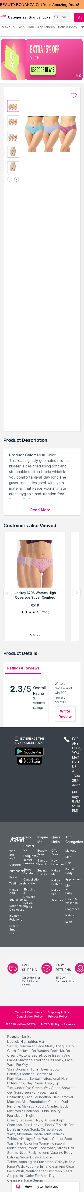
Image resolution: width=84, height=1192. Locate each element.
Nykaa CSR (13, 891)
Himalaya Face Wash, (35, 1139)
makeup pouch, (34, 1106)
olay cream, (35, 1083)
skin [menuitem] (21, 27)
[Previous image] (9, 179)
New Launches (58, 862)
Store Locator (28, 871)
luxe (47, 17)
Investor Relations (15, 917)
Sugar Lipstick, (31, 1157)
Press (13, 877)
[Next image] (16, 179)
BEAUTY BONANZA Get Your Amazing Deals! (39, 4)
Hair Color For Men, (33, 1176)
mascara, (22, 1078)
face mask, (45, 1046)
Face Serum (33, 1180)
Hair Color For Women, (34, 1143)
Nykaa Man (55, 872)
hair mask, (56, 1060)
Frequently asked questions (30, 859)
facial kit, (57, 1051)
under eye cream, (29, 1088)
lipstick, (13, 1041)
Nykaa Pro (55, 892)
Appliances (73, 879)
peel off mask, (56, 1125)
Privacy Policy (58, 1016)
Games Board (42, 862)
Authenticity (17, 871)
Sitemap (57, 900)
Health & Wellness (71, 901)
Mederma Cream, (30, 1134)
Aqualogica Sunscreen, (36, 1162)
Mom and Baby (68, 889)
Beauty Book (42, 852)
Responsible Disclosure (18, 907)
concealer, (27, 1046)
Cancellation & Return (31, 881)
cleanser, (27, 1074)
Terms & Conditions (28, 1012)
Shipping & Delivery (29, 893)
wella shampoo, (27, 1111)
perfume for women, (33, 1051)
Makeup (71, 850)
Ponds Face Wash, (42, 1148)
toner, (35, 1069)
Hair (68, 863)
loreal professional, (45, 1078)
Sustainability (18, 899)
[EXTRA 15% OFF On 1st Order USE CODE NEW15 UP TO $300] (42, 59)
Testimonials (18, 883)
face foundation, (38, 1097)
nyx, (39, 1120)
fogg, (49, 1083)
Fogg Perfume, (37, 1166)
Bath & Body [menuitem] (67, 27)
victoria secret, (31, 1055)
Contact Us (28, 847)
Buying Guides (42, 872)
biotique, (61, 1046)
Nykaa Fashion (56, 882)
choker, (54, 1102)
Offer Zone (55, 852)
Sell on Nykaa (28, 905)
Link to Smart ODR (13, 929)
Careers (15, 864)
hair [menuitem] (31, 27)
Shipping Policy (58, 1012)
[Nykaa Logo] (3, 16)
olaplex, (53, 1106)
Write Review (65, 714)
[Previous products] (7, 593)
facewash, (27, 1120)
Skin (68, 857)
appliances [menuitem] (46, 27)
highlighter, (29, 1041)
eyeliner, (40, 1060)
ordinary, (22, 1069)
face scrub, (30, 1129)
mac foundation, (34, 1102)
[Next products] (76, 593)
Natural (70, 915)
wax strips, (52, 1088)
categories (17, 17)
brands (34, 17)
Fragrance (72, 909)
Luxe (68, 921)
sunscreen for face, (30, 1092)
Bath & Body (69, 871)
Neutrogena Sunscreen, (44, 1171)
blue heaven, (34, 1125)
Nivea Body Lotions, (34, 1153)
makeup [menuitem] (8, 27)
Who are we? (12, 854)
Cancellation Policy (30, 1016)
